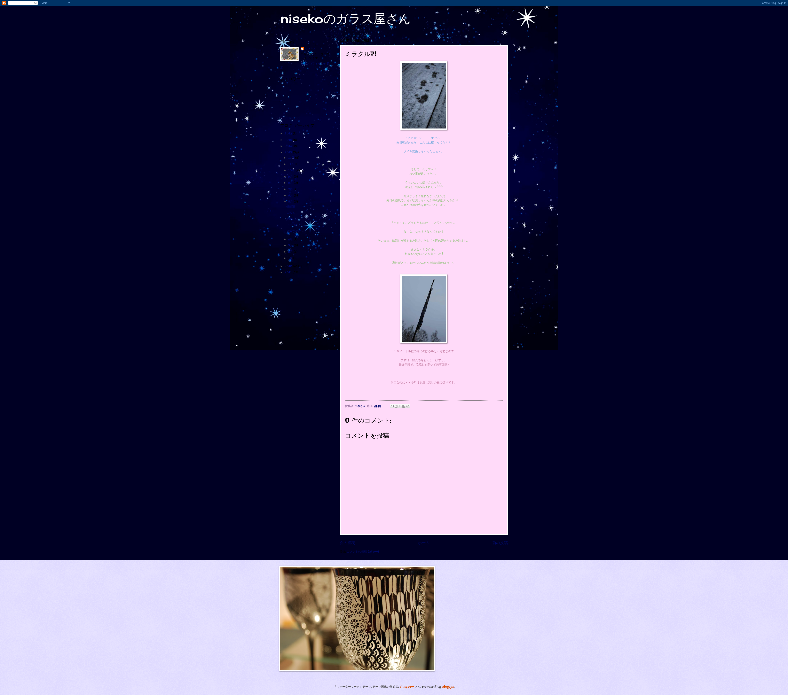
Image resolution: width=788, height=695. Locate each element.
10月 (292, 170)
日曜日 (291, 207)
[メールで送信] (392, 406)
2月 (291, 252)
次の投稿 (347, 543)
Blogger (448, 687)
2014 (289, 146)
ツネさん (310, 49)
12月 (291, 158)
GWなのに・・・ (298, 231)
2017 (289, 134)
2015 (289, 140)
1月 (290, 258)
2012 (289, 266)
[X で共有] (400, 406)
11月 (291, 164)
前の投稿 (500, 543)
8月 (291, 183)
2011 (288, 272)
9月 (291, 177)
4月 (290, 239)
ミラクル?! (294, 225)
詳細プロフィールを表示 (304, 66)
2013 (289, 152)
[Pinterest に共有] (408, 406)
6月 (291, 196)
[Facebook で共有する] (404, 406)
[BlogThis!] (396, 406)
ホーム (424, 543)
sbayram (407, 687)
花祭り (291, 213)
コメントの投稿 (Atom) (363, 552)
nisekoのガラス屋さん (345, 18)
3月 (291, 245)
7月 (290, 189)
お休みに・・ (295, 219)
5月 (291, 202)
